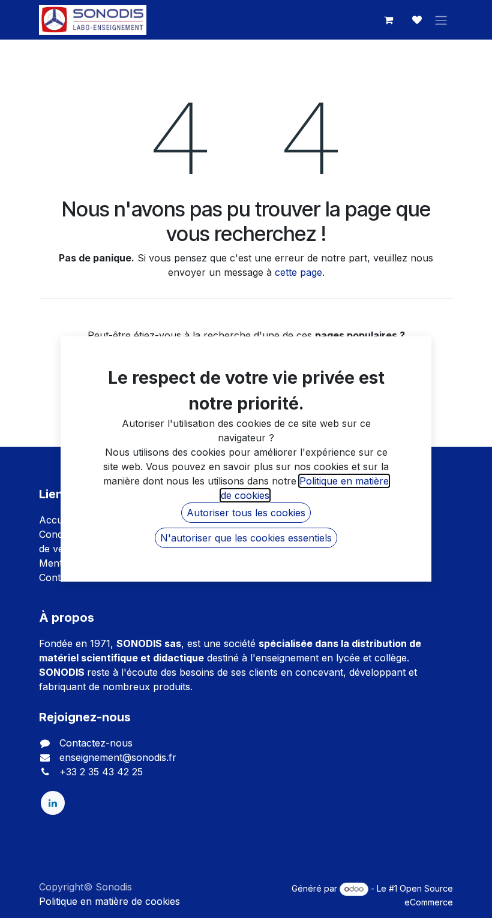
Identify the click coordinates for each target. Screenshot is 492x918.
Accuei (54, 520)
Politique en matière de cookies (109, 901)
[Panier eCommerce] (388, 20)
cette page (298, 272)
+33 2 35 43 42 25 (101, 772)
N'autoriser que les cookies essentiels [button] (246, 538)
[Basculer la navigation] (441, 19)
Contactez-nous (96, 743)
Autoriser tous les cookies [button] (246, 513)
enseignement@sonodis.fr (117, 757)
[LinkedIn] (53, 803)
